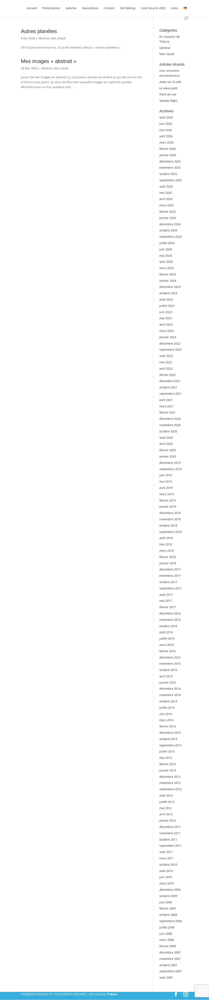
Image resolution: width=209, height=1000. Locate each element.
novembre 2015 (170, 663)
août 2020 (166, 438)
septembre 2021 (170, 394)
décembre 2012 (170, 777)
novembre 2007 (170, 959)
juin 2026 (165, 124)
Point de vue (167, 94)
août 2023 (166, 299)
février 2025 (167, 211)
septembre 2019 (170, 469)
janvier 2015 (167, 682)
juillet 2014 (167, 707)
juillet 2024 (167, 243)
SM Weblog (128, 8)
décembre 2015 (170, 657)
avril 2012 (166, 814)
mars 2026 (166, 142)
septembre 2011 (170, 846)
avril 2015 (166, 676)
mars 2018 (166, 550)
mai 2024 (165, 255)
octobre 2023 (168, 293)
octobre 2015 (168, 670)
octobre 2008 (168, 915)
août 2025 (166, 186)
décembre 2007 (170, 952)
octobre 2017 (168, 582)
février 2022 (167, 375)
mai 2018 (165, 544)
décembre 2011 (170, 827)
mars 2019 (166, 494)
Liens (174, 8)
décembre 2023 (170, 287)
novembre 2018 (170, 519)
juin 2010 (165, 877)
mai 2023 (165, 318)
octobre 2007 (168, 965)
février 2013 (167, 764)
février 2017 (167, 607)
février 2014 (167, 726)
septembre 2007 (170, 971)
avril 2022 (166, 368)
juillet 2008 (167, 927)
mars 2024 (166, 268)
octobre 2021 (168, 387)
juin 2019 (165, 475)
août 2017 (166, 595)
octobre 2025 (168, 174)
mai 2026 (165, 130)
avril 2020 (166, 444)
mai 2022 (165, 362)
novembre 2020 (170, 425)
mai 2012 (165, 808)
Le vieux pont (168, 88)
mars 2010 (166, 883)
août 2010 (166, 871)
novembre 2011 (170, 833)
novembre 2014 (170, 695)
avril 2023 (166, 324)
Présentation (51, 8)
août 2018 (166, 538)
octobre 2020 (168, 431)
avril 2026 (166, 136)
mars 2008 (166, 940)
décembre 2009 (170, 890)
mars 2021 (166, 406)
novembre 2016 (170, 620)
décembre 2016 (170, 613)
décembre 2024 (170, 224)
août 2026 (166, 117)
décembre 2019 (170, 463)
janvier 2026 (167, 155)
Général (43, 38)
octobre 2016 (168, 626)
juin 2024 (165, 249)
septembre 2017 (170, 588)
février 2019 (167, 500)
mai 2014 (165, 714)
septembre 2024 (170, 237)
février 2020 (167, 450)
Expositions (90, 8)
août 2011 (166, 852)
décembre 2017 (170, 569)
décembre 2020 (170, 419)
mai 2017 (165, 601)
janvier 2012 (167, 820)
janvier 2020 (167, 456)
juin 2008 (165, 934)
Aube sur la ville (170, 82)
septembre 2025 (170, 180)
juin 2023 (165, 312)
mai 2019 (165, 481)
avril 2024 (166, 262)
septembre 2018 (170, 532)
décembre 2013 (170, 733)
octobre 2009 (168, 896)
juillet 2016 (167, 638)
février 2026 (167, 149)
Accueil (32, 8)
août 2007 (166, 977)
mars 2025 (166, 205)
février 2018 (167, 557)
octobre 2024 (168, 230)
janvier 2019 (167, 506)
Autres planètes (39, 31)
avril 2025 (166, 199)
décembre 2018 (170, 513)
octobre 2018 (168, 525)
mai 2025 (165, 193)
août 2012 (166, 795)
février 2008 (167, 946)
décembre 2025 (170, 161)
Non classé (58, 38)
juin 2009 (165, 902)
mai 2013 (165, 758)
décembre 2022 (170, 343)
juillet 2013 (167, 751)
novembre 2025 (170, 167)
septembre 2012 (170, 789)
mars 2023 (166, 331)
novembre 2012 (170, 783)
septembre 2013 (170, 745)
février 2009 (167, 908)
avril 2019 (166, 488)
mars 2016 (166, 645)
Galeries (71, 8)
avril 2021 (166, 400)
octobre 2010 (168, 864)
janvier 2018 (167, 563)
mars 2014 (166, 720)
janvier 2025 (167, 218)
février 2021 (167, 412)
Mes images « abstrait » (48, 61)
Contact (109, 8)
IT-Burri (112, 994)
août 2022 (166, 356)
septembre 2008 (170, 921)
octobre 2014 (168, 701)
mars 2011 (166, 858)
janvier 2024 (167, 281)
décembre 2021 (170, 381)
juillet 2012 (167, 802)
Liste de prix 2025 (153, 8)
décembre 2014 (170, 689)
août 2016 (166, 632)
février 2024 (167, 274)
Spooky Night (168, 101)
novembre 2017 (170, 576)
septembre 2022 (170, 349)
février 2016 (167, 651)
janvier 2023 (167, 337)
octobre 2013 (168, 739)
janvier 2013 (167, 770)
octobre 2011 (168, 839)
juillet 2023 (167, 306)
